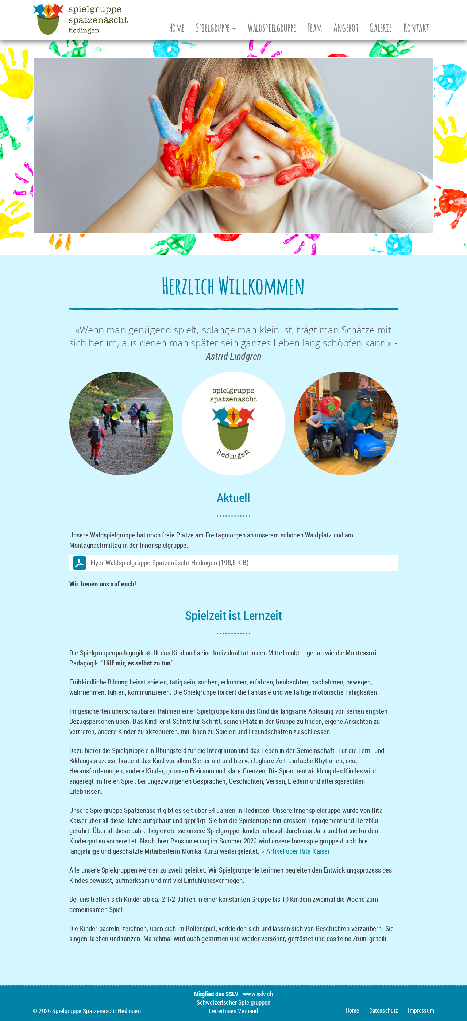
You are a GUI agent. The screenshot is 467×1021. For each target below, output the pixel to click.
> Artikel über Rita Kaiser (295, 851)
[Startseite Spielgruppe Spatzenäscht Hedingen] (80, 29)
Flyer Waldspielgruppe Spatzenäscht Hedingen (169, 562)
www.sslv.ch (258, 994)
